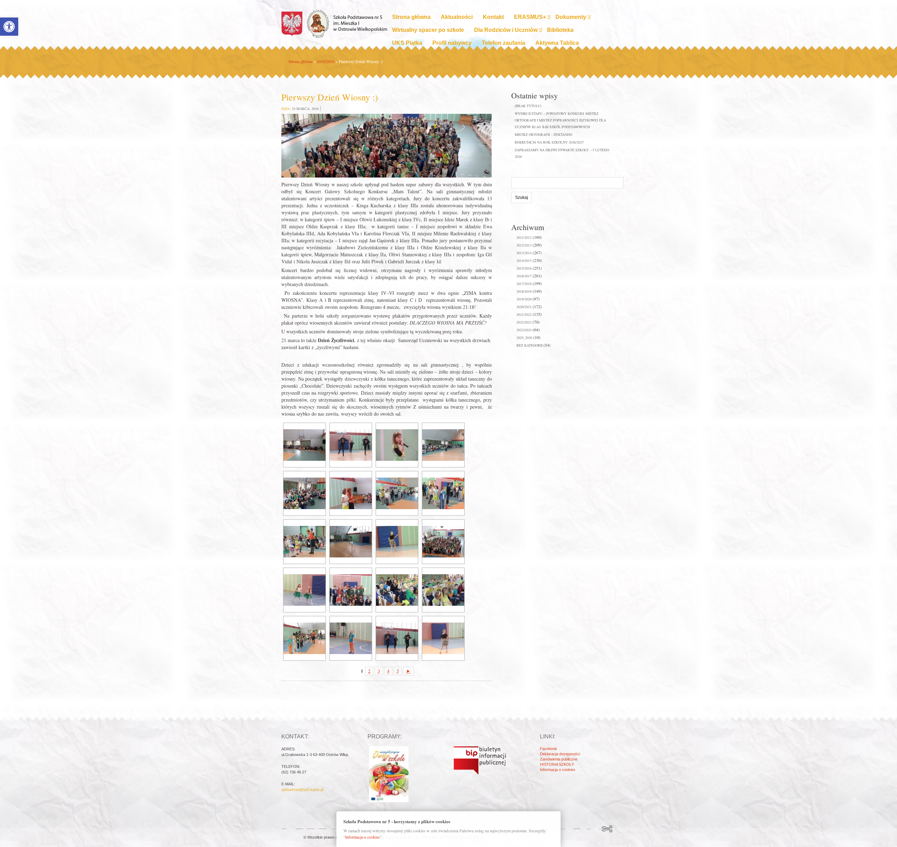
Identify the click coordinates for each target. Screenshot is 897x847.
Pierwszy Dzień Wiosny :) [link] (329, 97)
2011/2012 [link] (524, 237)
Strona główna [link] (411, 17)
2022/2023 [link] (524, 322)
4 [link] (388, 671)
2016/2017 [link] (524, 275)
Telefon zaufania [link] (503, 43)
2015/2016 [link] (326, 61)
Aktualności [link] (457, 17)
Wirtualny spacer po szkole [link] (428, 30)
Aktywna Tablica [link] (557, 43)
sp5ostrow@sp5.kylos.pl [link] (302, 789)
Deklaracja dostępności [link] (560, 754)
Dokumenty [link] (570, 17)
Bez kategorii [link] (529, 345)
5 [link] (398, 671)
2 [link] (369, 671)
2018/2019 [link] (524, 291)
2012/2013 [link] (524, 245)
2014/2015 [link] (524, 260)
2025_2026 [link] (524, 337)
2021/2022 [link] (524, 314)
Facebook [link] (548, 749)
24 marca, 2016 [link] (305, 108)
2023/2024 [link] (524, 329)
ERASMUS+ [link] (530, 17)
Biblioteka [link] (560, 30)
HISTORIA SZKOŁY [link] (557, 764)
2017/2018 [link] (524, 283)
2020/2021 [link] (524, 306)
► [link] (408, 671)
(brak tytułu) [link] (528, 105)
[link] (9, 27)
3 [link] (379, 671)
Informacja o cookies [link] (557, 770)
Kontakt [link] (493, 17)
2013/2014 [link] (524, 252)
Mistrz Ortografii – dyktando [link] (543, 134)
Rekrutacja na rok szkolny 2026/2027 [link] (549, 142)
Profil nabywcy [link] (452, 43)
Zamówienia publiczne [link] (558, 759)
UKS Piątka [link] (407, 43)
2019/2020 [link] (524, 299)
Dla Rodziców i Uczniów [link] (505, 30)
